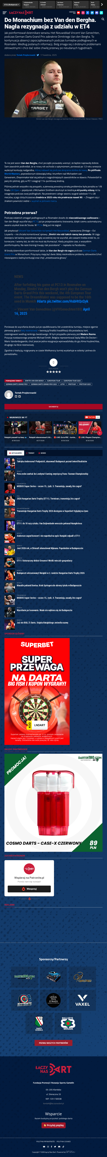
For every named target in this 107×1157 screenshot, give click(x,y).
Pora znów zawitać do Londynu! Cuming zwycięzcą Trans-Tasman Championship (52, 473)
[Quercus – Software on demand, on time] (70, 1152)
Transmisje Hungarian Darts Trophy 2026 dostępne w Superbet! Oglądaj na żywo (52, 511)
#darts (41, 301)
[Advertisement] (53, 142)
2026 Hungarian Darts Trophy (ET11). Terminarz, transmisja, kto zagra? (48, 498)
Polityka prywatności (45, 1141)
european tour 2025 (72, 380)
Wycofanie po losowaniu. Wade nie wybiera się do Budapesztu (44, 610)
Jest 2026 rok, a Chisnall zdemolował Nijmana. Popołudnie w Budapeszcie (50, 548)
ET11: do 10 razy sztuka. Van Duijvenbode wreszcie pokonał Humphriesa (49, 523)
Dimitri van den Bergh (34, 380)
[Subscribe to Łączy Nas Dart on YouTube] (92, 417)
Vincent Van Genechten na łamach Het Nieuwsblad (44, 230)
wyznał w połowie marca (44, 201)
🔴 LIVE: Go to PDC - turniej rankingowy (65, 437)
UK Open (15, 190)
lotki (62, 384)
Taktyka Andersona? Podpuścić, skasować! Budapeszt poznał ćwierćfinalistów (52, 461)
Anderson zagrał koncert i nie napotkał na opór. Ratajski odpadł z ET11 (48, 535)
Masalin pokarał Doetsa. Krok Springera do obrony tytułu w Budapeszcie (49, 585)
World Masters (12, 173)
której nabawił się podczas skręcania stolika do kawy (61, 170)
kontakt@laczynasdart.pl (53, 1103)
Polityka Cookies (64, 1141)
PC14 (40, 225)
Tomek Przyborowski (26, 55)
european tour (53, 380)
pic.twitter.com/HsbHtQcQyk (67, 301)
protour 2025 (85, 384)
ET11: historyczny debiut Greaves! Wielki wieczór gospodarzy (44, 560)
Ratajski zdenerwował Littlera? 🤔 (40, 437)
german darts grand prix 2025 (44, 384)
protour (72, 384)
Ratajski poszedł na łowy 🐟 (15, 437)
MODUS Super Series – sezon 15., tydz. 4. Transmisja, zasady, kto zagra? (49, 597)
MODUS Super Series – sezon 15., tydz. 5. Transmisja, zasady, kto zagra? (49, 486)
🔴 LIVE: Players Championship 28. (89, 437)
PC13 (35, 221)
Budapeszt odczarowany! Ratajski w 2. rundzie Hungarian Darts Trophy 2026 (51, 573)
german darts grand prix (17, 384)
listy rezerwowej (29, 330)
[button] (7, 432)
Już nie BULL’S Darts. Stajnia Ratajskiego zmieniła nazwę (42, 622)
